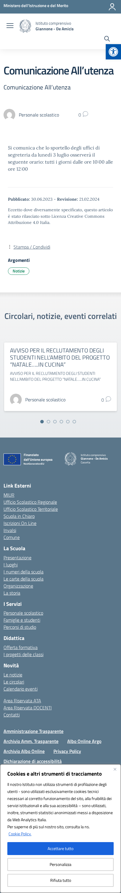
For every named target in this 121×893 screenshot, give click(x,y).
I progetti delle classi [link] (23, 654)
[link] (113, 51)
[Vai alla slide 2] (48, 421)
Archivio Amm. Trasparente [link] (31, 741)
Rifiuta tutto (60, 880)
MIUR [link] (9, 494)
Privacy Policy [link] (67, 751)
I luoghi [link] (11, 564)
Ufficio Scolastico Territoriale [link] (31, 509)
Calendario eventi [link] (21, 688)
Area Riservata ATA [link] (22, 700)
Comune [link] (12, 537)
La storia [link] (12, 592)
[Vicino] (114, 769)
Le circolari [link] (14, 681)
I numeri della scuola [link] (23, 571)
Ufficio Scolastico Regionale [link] (30, 501)
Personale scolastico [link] (23, 612)
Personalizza (60, 864)
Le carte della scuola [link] (23, 578)
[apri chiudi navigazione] (10, 26)
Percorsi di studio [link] (20, 627)
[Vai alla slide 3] (55, 421)
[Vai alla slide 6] (74, 421)
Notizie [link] (19, 271)
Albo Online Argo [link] (84, 741)
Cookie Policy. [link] (20, 834)
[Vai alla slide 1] (42, 421)
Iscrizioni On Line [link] (20, 523)
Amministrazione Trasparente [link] (33, 731)
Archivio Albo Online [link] (24, 751)
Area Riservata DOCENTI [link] (28, 707)
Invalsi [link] (10, 530)
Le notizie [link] (13, 674)
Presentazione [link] (17, 557)
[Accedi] (112, 7)
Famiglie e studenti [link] (22, 619)
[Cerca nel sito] (107, 39)
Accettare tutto (60, 848)
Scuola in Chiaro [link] (19, 516)
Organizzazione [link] (18, 585)
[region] (60, 828)
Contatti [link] (12, 714)
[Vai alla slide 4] (61, 421)
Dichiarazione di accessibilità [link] (33, 761)
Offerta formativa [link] (21, 647)
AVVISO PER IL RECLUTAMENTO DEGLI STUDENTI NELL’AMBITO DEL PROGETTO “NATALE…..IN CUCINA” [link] (60, 357)
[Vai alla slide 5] (68, 421)
